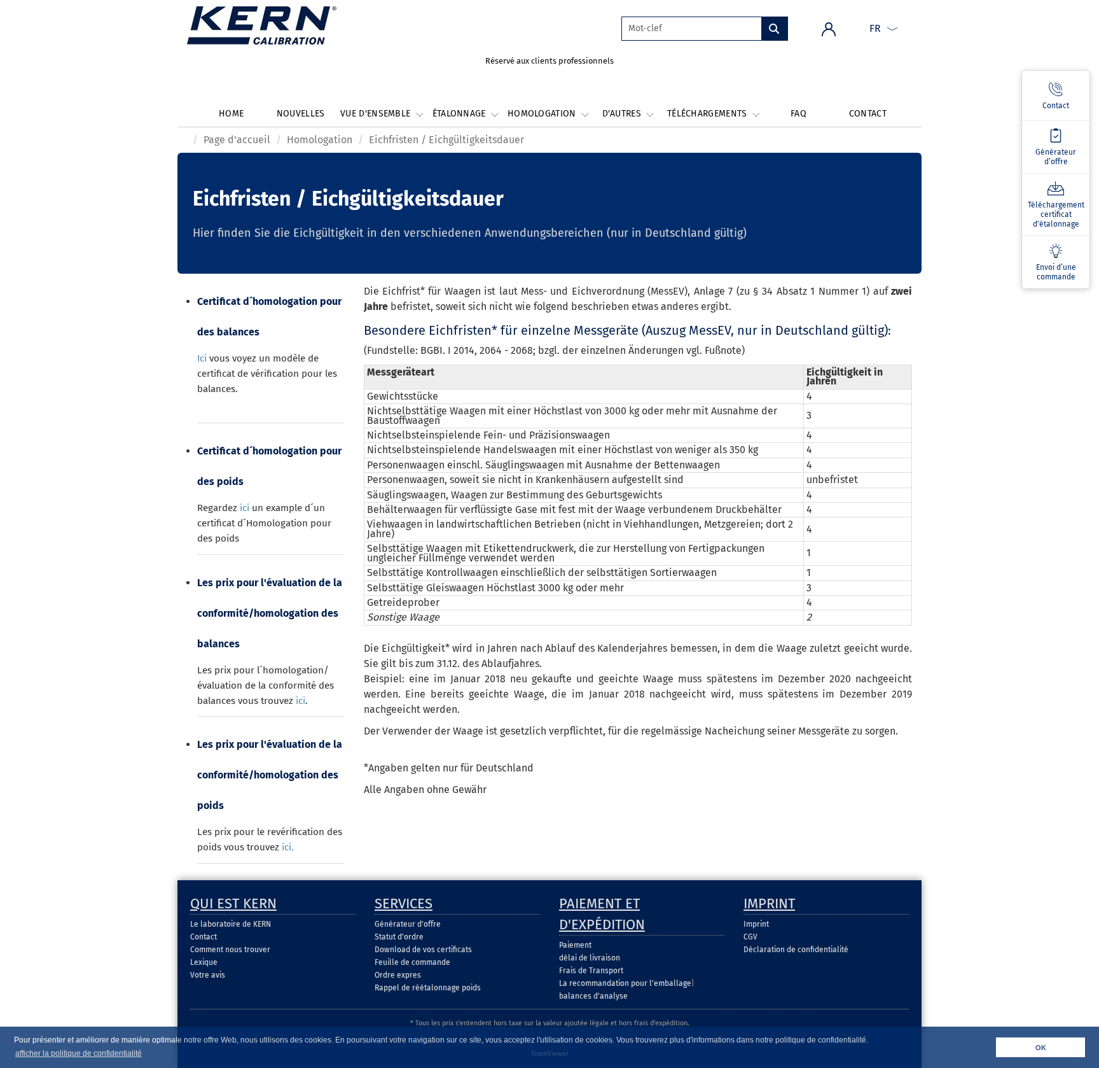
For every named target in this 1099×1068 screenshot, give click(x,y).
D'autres (623, 113)
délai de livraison (589, 957)
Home (231, 113)
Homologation (543, 113)
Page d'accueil (237, 140)
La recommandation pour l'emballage (625, 983)
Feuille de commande (412, 962)
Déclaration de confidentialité (795, 949)
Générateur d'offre (408, 924)
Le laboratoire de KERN (230, 924)
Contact (868, 113)
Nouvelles (301, 113)
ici (244, 508)
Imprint (756, 924)
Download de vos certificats (423, 949)
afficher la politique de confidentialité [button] (78, 1053)
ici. (288, 847)
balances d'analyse (593, 996)
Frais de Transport (591, 970)
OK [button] (1040, 1047)
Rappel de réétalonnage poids (428, 987)
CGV (750, 936)
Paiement (575, 945)
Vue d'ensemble (376, 113)
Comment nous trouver (230, 949)
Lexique (204, 962)
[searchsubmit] (774, 29)
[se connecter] (829, 28)
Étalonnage (460, 113)
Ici (202, 358)
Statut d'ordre (399, 936)
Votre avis (207, 975)
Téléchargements (708, 113)
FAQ (798, 113)
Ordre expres (398, 975)
